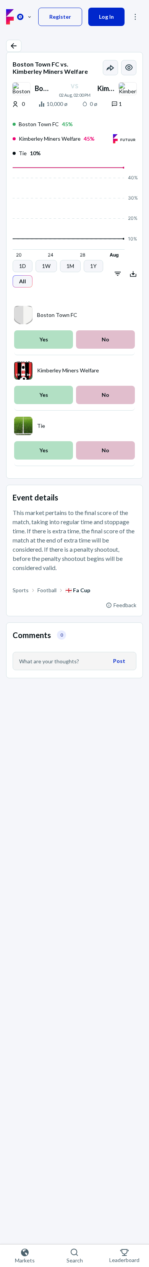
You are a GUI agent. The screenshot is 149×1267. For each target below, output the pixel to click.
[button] (13, 46)
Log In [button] (106, 16)
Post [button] (119, 661)
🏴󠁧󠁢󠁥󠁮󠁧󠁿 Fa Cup (77, 590)
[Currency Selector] (24, 17)
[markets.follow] (128, 67)
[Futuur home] (10, 16)
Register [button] (60, 16)
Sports (21, 590)
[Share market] (110, 67)
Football (47, 590)
